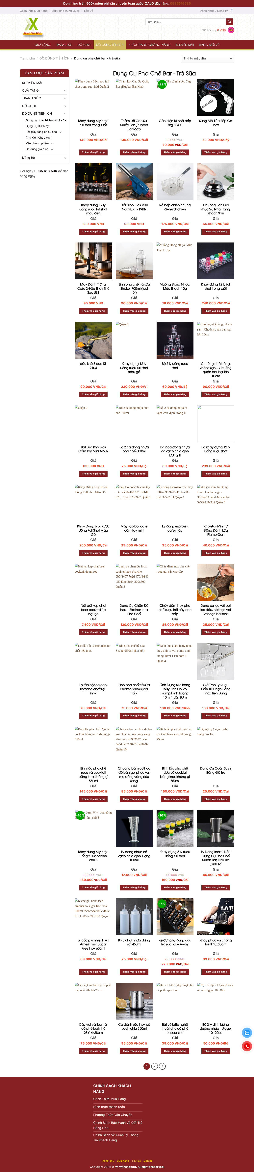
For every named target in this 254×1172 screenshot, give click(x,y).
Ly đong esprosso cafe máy (175, 528)
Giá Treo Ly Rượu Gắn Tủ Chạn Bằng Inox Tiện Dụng (216, 689)
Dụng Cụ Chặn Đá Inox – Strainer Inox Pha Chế (134, 609)
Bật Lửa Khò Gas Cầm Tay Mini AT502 (93, 449)
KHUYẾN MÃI (185, 44)
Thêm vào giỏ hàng (93, 152)
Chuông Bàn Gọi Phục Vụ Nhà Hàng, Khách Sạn (216, 209)
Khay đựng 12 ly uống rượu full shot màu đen (93, 209)
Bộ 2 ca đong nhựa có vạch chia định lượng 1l (175, 451)
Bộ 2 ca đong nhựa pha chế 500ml (134, 449)
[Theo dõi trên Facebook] (232, 10)
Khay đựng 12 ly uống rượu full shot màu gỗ (134, 367)
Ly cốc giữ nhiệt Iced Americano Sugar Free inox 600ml (93, 944)
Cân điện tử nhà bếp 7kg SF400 (175, 123)
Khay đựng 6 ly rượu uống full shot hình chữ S (93, 856)
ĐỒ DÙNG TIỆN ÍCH (110, 44)
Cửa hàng (123, 1160)
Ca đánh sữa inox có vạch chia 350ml (134, 1026)
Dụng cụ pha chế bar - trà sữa (46, 120)
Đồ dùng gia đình (37, 149)
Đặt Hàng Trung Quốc (66, 10)
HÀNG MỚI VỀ (209, 44)
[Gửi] (229, 21)
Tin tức (136, 1160)
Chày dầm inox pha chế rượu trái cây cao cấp (175, 609)
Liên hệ (148, 1160)
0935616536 (180, 3)
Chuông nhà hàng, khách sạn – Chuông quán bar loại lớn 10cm (216, 369)
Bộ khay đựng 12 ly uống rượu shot (215, 449)
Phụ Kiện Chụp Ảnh (38, 137)
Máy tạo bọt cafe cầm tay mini (134, 528)
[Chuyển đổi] (65, 90)
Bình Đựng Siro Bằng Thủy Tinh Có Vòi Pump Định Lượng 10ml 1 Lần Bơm (175, 691)
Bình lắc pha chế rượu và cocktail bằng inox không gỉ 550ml (93, 774)
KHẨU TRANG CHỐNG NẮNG (150, 44)
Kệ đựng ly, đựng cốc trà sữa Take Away (175, 942)
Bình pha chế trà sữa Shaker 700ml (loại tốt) (134, 288)
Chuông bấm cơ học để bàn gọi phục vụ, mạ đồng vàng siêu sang (134, 774)
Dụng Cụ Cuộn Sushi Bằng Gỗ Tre (215, 770)
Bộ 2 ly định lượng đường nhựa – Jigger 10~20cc (216, 1028)
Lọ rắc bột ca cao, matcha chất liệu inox (93, 689)
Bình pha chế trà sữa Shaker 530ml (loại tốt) (134, 689)
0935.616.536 (45, 171)
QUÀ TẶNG (42, 44)
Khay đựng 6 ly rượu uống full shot (175, 854)
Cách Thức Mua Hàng (34, 10)
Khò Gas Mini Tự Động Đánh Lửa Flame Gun (216, 530)
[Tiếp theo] (162, 1066)
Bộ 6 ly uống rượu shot (175, 365)
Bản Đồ (88, 10)
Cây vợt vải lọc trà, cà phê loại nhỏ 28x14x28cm (93, 1028)
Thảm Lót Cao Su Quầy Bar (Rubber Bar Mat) (134, 125)
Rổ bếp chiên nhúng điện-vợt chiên (175, 207)
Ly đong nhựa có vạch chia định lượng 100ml (134, 856)
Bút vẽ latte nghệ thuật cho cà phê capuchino (175, 1028)
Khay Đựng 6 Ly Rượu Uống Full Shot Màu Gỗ (93, 530)
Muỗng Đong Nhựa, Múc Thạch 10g (175, 286)
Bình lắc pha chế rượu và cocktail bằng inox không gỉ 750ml (175, 774)
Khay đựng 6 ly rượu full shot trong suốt (93, 123)
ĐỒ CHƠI (84, 44)
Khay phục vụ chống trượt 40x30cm (216, 942)
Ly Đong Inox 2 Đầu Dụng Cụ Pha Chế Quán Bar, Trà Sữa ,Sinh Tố (216, 858)
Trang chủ (27, 58)
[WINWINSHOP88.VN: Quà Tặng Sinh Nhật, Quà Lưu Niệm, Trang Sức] (41, 27)
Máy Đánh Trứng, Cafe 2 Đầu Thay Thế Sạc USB (93, 288)
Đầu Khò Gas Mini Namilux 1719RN (134, 207)
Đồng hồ (28, 158)
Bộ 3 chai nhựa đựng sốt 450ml (134, 942)
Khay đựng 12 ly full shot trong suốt (215, 286)
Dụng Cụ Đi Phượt (37, 125)
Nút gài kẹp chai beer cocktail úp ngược (93, 609)
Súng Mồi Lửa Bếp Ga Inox (215, 123)
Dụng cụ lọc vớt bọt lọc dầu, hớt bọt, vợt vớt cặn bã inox (215, 609)
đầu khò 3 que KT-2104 (93, 365)
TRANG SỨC (64, 44)
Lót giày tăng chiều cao (41, 131)
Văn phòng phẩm (37, 143)
